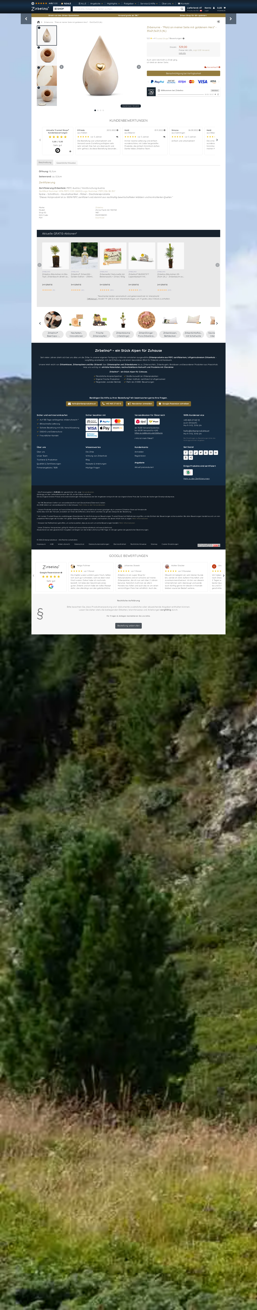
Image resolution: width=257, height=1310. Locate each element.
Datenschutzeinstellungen (99, 544)
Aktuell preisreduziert (144, 467)
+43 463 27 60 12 (192, 420)
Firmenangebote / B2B (47, 468)
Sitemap (154, 544)
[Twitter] (201, 452)
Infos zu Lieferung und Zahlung (149, 433)
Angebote (95, 3)
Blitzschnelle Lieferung (50, 424)
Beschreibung (45, 162)
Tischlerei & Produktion (47, 459)
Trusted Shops (162, 38)
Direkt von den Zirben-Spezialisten (63, 15)
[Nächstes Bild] (139, 67)
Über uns (166, 3)
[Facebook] (186, 452)
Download (99, 217)
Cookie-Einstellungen (170, 544)
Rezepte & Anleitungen (96, 464)
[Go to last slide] (40, 323)
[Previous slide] (148, 81)
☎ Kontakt (183, 3)
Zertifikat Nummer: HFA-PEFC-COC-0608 (60, 191)
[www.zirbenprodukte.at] (40, 9)
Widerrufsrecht (64, 544)
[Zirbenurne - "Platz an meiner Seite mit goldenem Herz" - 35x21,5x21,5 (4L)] (100, 66)
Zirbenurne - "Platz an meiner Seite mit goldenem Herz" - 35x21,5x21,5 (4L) (73, 22)
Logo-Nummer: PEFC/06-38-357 (98, 191)
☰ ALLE (82, 3)
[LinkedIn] (216, 452)
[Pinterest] (211, 452)
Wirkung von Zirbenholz (96, 456)
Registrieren (140, 456)
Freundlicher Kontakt (49, 435)
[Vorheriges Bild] (62, 67)
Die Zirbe (90, 452)
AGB (51, 544)
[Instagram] (191, 452)
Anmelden (139, 452)
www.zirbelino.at (90, 509)
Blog (88, 459)
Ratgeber (129, 3)
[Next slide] (218, 81)
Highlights (112, 3)
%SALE (67, 3)
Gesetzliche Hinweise (66, 163)
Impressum (41, 544)
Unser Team (42, 456)
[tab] (95, 110)
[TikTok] (196, 452)
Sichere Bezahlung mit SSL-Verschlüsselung (59, 427)
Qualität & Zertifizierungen (49, 464)
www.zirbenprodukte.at (71, 509)
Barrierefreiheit (120, 544)
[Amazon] (186, 458)
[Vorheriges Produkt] (26, 18)
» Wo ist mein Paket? (144, 438)
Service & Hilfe (147, 3)
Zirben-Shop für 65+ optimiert (193, 15)
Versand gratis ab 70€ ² (128, 15)
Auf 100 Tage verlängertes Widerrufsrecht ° (59, 420)
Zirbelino (99, 207)
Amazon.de (142, 509)
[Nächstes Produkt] (231, 18)
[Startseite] (38, 22)
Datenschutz (79, 544)
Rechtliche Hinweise (138, 544)
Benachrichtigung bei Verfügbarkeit (183, 73)
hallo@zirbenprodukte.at (196, 431)
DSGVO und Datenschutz (51, 431)
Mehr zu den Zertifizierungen (197, 478)
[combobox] (129, 8)
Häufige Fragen (93, 468)
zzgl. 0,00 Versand (201, 50)
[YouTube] (206, 452)
